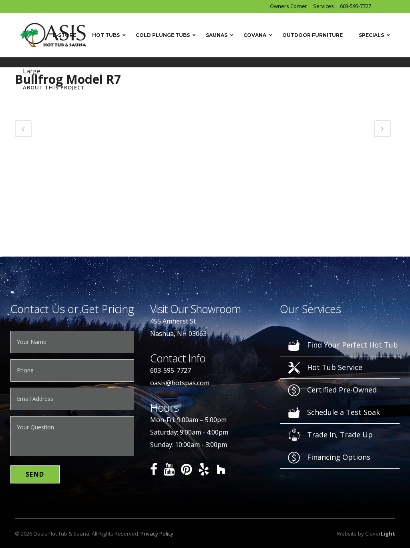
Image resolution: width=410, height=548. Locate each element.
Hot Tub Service (334, 367)
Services (323, 6)
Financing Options (338, 457)
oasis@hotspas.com (179, 382)
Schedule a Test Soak (343, 412)
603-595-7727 (355, 6)
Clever (380, 533)
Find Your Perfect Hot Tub (352, 345)
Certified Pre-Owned (342, 389)
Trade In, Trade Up (340, 434)
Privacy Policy (157, 533)
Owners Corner (288, 6)
